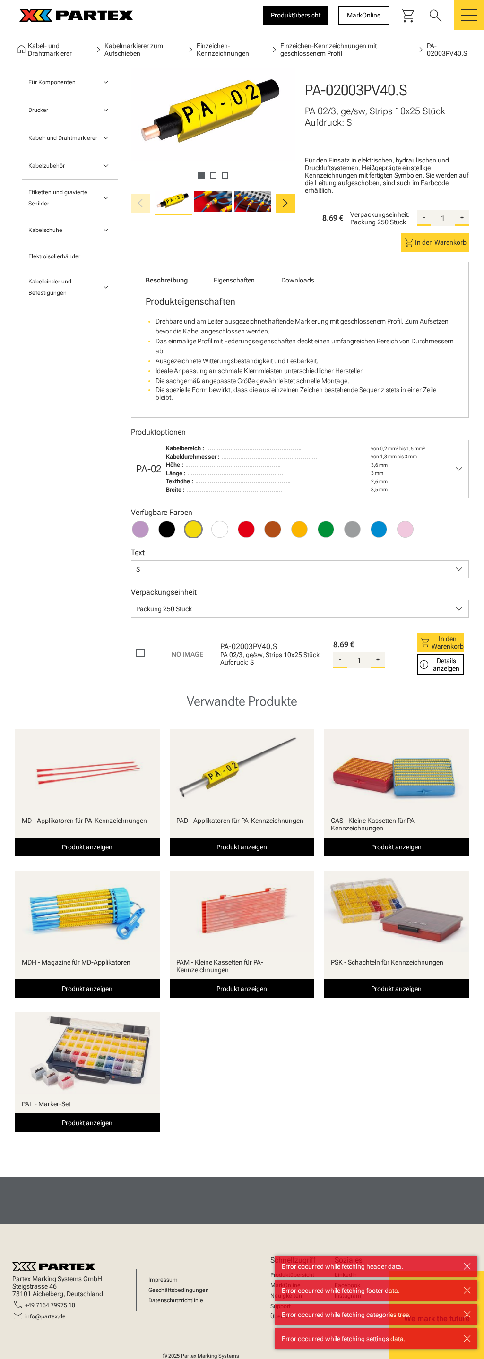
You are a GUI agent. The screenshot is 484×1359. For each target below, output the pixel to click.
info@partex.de (45, 1316)
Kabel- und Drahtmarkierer (62, 138)
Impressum (163, 1279)
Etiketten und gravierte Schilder (57, 198)
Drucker (38, 110)
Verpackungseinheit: (380, 214)
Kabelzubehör (46, 165)
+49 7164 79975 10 (50, 1305)
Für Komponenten (52, 82)
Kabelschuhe (45, 230)
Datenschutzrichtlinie (175, 1300)
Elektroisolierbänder (54, 256)
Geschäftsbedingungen (178, 1290)
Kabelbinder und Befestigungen (49, 287)
